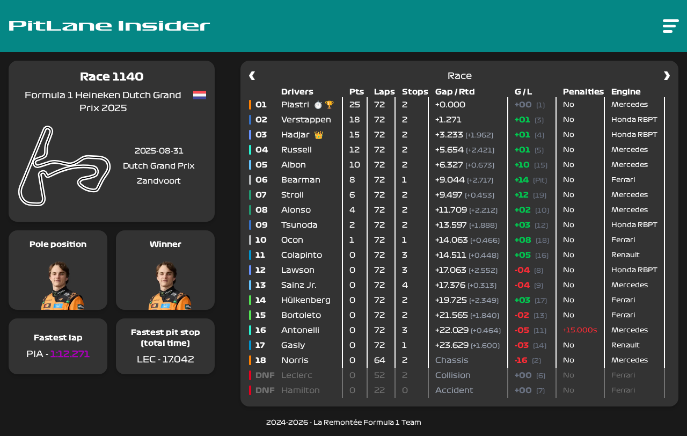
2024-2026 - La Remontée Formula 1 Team (343, 422)
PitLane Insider (109, 26)
